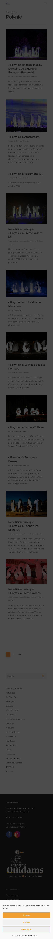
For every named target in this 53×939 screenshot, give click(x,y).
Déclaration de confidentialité (26, 935)
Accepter (26, 915)
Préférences (26, 929)
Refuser (26, 922)
